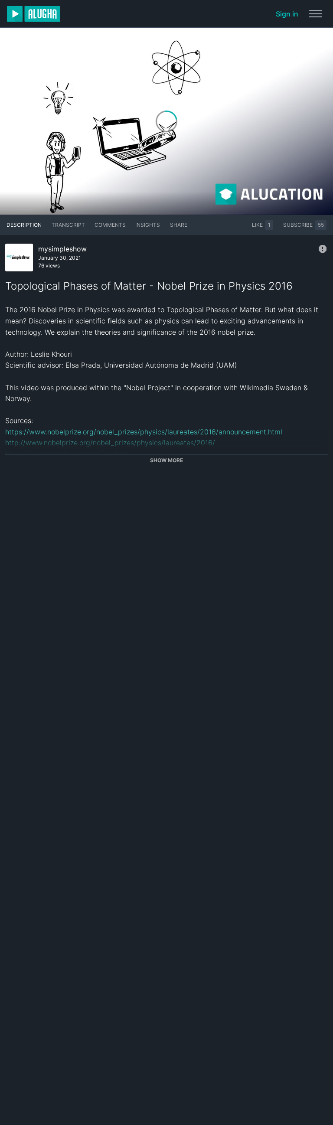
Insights (147, 225)
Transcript (68, 225)
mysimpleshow (62, 249)
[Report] (322, 249)
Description (24, 225)
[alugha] (33, 14)
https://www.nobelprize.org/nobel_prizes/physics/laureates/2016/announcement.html (143, 431)
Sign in (287, 14)
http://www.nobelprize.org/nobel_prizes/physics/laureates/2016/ (110, 442)
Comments (110, 225)
